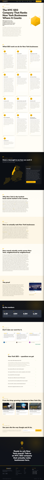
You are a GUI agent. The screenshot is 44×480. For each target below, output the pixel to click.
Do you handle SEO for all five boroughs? (14, 374)
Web (23, 1)
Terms (38, 478)
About (17, 1)
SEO (20, 1)
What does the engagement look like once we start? (15, 386)
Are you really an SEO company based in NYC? (14, 360)
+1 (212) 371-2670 (34, 473)
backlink (4, 208)
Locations (25, 472)
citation (14, 208)
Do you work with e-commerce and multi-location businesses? (17, 383)
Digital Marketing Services (19, 473)
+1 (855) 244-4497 (34, 471)
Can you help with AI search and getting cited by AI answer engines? (18, 380)
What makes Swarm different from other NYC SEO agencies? (16, 377)
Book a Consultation (38, 1)
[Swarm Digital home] (5, 1)
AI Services (17, 472)
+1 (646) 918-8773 (34, 472)
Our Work (17, 474)
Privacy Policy (35, 478)
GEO (9, 233)
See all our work (31, 294)
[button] (40, 337)
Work (27, 1)
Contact (25, 473)
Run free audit (38, 430)
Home (4, 4)
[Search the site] (34, 1)
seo (14, 203)
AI (25, 1)
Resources (30, 1)
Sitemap (40, 478)
